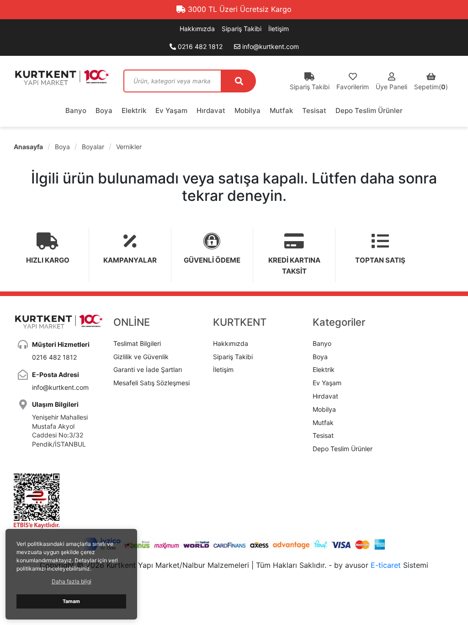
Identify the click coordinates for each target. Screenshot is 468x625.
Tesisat (314, 110)
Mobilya (247, 110)
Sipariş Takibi (241, 28)
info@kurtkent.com (269, 46)
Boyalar (93, 147)
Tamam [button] (71, 601)
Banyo (75, 110)
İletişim (278, 28)
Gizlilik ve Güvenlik (141, 357)
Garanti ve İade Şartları (147, 369)
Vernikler (129, 147)
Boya (104, 110)
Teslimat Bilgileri (137, 343)
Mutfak (281, 110)
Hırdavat (211, 110)
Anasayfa (28, 147)
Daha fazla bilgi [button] (71, 581)
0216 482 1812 (199, 46)
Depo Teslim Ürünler (369, 110)
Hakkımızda (197, 28)
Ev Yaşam (171, 110)
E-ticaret (386, 565)
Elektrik (134, 110)
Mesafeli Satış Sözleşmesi (151, 383)
